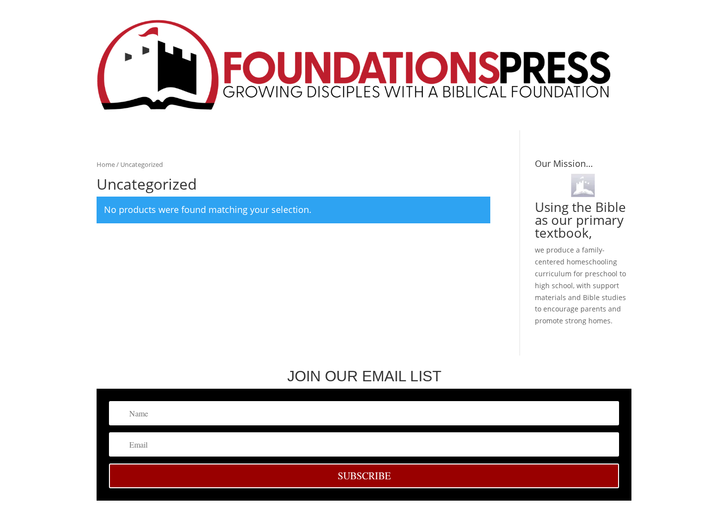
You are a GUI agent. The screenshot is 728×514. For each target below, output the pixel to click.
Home (106, 164)
